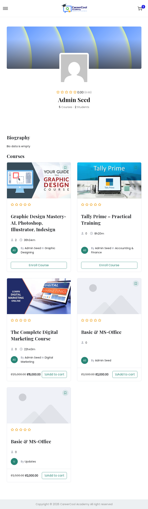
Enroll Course (39, 265)
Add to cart (55, 374)
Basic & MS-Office (101, 332)
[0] (140, 8)
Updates (30, 461)
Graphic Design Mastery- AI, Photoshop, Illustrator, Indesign (38, 222)
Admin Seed (33, 248)
